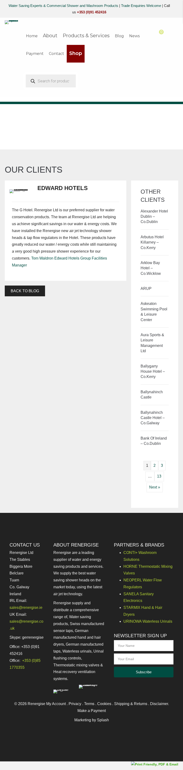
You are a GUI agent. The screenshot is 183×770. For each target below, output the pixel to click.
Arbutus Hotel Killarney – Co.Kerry (152, 242)
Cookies (104, 704)
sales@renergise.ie (26, 607)
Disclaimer (159, 704)
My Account (56, 704)
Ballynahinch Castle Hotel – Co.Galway (153, 417)
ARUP (146, 289)
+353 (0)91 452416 (91, 12)
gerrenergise (33, 637)
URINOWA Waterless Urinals (147, 621)
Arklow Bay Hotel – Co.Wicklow (151, 268)
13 (159, 476)
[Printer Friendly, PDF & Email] (154, 764)
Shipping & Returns (130, 704)
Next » (154, 487)
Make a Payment (91, 711)
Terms (89, 704)
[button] (143, 672)
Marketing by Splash (91, 720)
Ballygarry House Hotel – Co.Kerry (153, 371)
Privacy (75, 704)
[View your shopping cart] (156, 35)
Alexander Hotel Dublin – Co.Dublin (154, 216)
